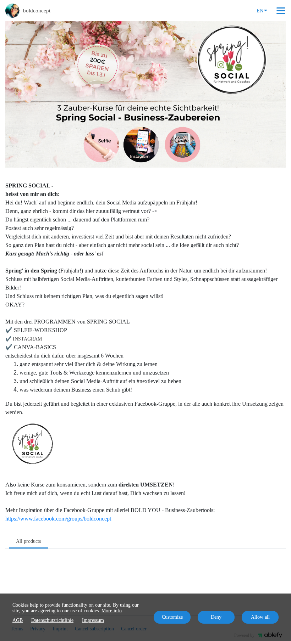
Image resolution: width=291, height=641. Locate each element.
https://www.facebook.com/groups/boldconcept (58, 519)
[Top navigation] (280, 10)
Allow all (260, 617)
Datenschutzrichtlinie (52, 620)
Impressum (93, 620)
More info (111, 610)
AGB (17, 620)
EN (260, 10)
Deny (216, 617)
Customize (172, 617)
